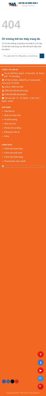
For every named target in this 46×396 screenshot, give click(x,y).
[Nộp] (42, 56)
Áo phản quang (10, 119)
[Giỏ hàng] (43, 4)
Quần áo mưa (10, 124)
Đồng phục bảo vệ (12, 132)
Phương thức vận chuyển (15, 161)
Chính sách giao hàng (13, 149)
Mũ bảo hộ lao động (12, 128)
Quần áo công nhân (12, 115)
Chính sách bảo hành (13, 153)
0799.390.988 (10, 94)
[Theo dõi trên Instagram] (8, 381)
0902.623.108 (10, 91)
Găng (6, 136)
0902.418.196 (17, 87)
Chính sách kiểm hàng (13, 157)
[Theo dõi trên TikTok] (12, 381)
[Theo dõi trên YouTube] (17, 381)
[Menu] (3, 4)
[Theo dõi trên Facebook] (4, 381)
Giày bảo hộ (9, 111)
